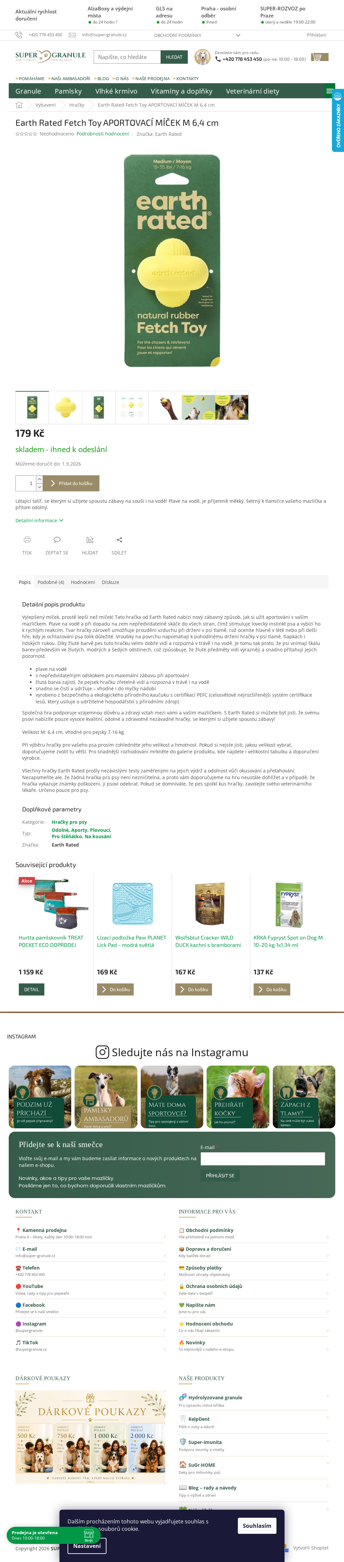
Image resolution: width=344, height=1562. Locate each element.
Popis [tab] (25, 582)
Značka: (159, 134)
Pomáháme (32, 78)
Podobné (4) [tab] (51, 582)
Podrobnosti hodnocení (103, 133)
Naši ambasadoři (71, 78)
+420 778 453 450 (264, 59)
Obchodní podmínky (177, 35)
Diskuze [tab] (110, 582)
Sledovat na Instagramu (172, 1052)
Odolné (60, 830)
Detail (31, 989)
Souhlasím (257, 1525)
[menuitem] (28, 91)
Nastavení (87, 1546)
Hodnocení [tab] (83, 582)
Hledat (174, 57)
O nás (122, 78)
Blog (103, 78)
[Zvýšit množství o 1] (39, 479)
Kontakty (187, 78)
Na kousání (98, 836)
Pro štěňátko (67, 836)
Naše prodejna (152, 78)
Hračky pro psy (69, 822)
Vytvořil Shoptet (311, 1548)
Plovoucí (100, 830)
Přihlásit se (220, 1175)
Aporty (79, 830)
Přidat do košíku (75, 483)
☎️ (90, 1270)
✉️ (90, 1252)
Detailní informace (36, 520)
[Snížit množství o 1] (39, 487)
